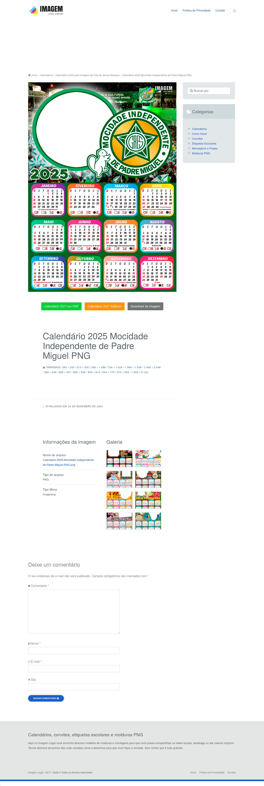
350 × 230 (68, 367)
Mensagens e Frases (205, 148)
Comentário (40, 585)
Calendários (199, 129)
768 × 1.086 (98, 367)
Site (33, 679)
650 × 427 (65, 372)
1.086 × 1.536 (133, 367)
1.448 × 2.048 (152, 367)
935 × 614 (94, 372)
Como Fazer (199, 134)
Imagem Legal (36, 772)
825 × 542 (79, 372)
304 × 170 (108, 372)
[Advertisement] (132, 44)
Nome (35, 643)
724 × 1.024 (115, 367)
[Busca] (231, 7)
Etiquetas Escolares (204, 143)
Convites (197, 138)
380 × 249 (50, 372)
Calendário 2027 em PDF (61, 306)
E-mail (36, 661)
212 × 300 (83, 367)
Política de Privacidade (197, 10)
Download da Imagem (145, 306)
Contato (220, 10)
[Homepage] (45, 10)
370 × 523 (123, 372)
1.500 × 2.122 (139, 372)
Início (174, 10)
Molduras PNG (201, 153)
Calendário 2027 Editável (104, 306)
